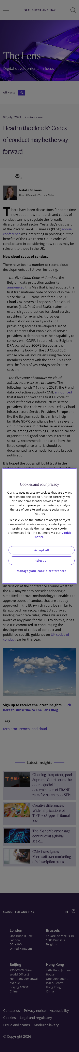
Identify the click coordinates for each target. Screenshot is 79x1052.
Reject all (42, 560)
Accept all (41, 550)
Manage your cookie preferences (41, 571)
